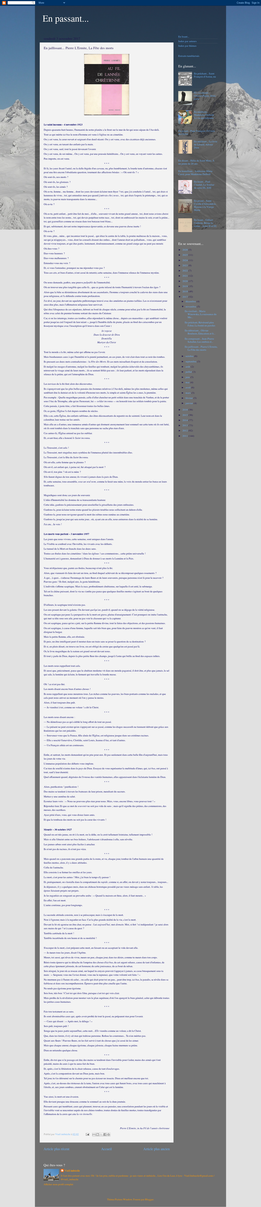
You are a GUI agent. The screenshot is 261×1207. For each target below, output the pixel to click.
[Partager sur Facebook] (105, 1134)
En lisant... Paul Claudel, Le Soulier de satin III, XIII (204, 184)
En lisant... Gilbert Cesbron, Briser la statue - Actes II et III (205, 223)
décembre (191, 301)
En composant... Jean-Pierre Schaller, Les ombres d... (199, 340)
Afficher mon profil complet (58, 1184)
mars (188, 392)
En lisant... (183, 36)
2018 (185, 291)
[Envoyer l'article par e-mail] (87, 1134)
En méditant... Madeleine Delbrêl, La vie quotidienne (204, 115)
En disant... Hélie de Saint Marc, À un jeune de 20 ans (196, 162)
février (189, 398)
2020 (185, 281)
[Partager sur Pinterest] (108, 1134)
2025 (185, 255)
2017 (185, 296)
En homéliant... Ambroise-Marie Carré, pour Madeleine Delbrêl (195, 172)
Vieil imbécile (72, 1171)
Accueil (106, 1148)
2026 (185, 249)
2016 (185, 409)
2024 (185, 260)
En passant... (66, 18)
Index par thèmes (187, 45)
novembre (191, 306)
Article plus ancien (156, 1148)
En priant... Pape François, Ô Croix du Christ (196, 132)
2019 (185, 286)
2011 (185, 436)
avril (188, 387)
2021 (185, 275)
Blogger (149, 1199)
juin (188, 377)
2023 (185, 265)
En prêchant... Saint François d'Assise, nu (205, 75)
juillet (189, 371)
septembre (191, 361)
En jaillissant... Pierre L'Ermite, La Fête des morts (201, 348)
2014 (185, 420)
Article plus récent (56, 1148)
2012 (185, 430)
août (188, 366)
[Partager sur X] (101, 1134)
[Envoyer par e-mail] (94, 1134)
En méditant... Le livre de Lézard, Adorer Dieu (205, 144)
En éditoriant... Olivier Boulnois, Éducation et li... (200, 332)
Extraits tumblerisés (188, 56)
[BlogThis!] (98, 1134)
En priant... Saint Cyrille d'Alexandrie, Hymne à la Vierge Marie (205, 205)
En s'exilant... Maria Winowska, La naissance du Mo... (200, 314)
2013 (185, 425)
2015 (185, 415)
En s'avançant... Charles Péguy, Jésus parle (205, 95)
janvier (190, 403)
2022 (185, 270)
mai (188, 382)
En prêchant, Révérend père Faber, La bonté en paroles (200, 324)
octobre (190, 356)
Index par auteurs (187, 41)
